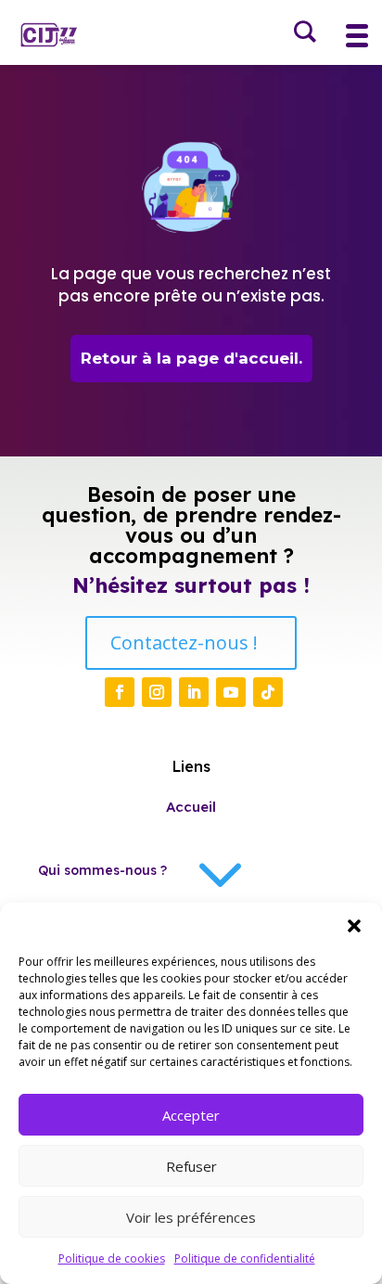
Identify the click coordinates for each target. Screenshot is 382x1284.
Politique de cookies (111, 1258)
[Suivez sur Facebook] (119, 692)
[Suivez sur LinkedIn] (194, 692)
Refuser (191, 1166)
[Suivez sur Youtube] (231, 692)
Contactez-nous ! (184, 642)
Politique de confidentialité (244, 1258)
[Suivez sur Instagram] (157, 692)
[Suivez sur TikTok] (268, 692)
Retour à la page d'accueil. (191, 358)
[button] (354, 926)
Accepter (191, 1115)
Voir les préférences (191, 1217)
